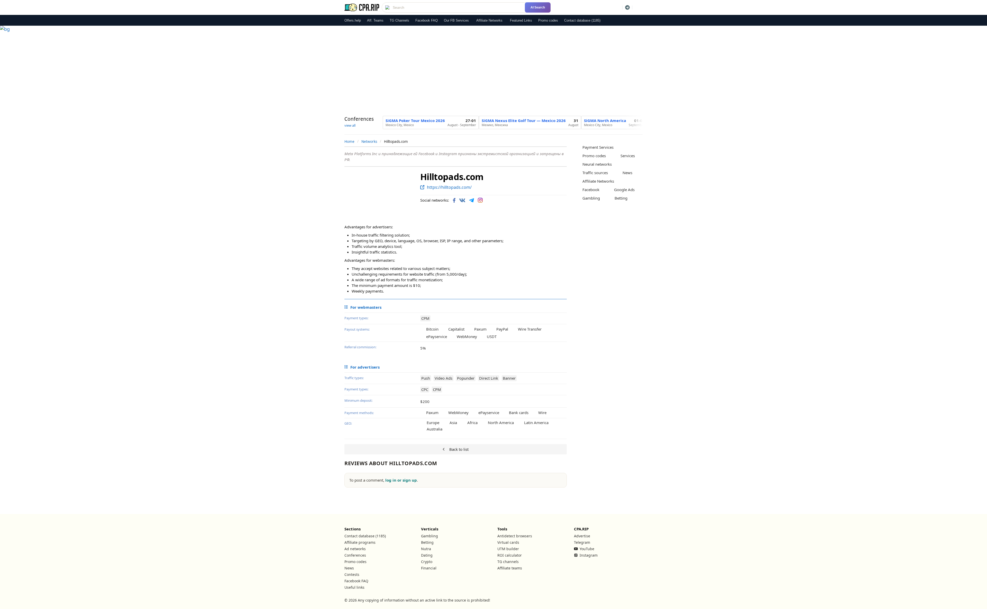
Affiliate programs (360, 542)
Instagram (589, 555)
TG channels (508, 561)
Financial (428, 568)
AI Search (538, 7)
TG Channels (399, 20)
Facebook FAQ (426, 20)
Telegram (582, 542)
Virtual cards (508, 542)
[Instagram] (480, 200)
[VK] (462, 200)
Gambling (429, 535)
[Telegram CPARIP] (627, 7)
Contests (351, 574)
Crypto (426, 561)
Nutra (426, 548)
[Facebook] (454, 200)
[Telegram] (471, 200)
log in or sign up (401, 480)
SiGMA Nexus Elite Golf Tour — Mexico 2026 (524, 120)
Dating (427, 555)
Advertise (582, 535)
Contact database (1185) (582, 20)
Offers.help (352, 20)
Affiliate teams (509, 568)
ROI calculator (509, 555)
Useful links (354, 587)
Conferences (355, 555)
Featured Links (521, 20)
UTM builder (508, 548)
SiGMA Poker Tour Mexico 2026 (415, 120)
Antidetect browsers (514, 535)
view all (349, 125)
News (349, 568)
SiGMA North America (605, 120)
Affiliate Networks (489, 20)
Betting (427, 542)
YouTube (587, 548)
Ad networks (355, 548)
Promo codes (548, 20)
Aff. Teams (375, 20)
